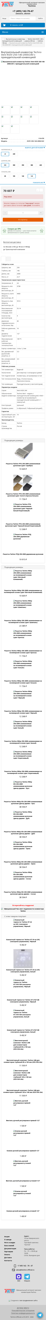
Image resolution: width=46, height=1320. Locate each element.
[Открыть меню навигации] (42, 32)
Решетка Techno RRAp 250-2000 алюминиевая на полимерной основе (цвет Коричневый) (23, 772)
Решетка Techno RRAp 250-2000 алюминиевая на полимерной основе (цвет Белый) (23, 742)
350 (23, 165)
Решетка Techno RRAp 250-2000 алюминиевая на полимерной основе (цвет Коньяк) (23, 682)
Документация (10, 1249)
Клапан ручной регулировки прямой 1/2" (23, 1151)
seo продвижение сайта (28, 1300)
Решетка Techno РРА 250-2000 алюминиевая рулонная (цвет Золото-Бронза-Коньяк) (23, 495)
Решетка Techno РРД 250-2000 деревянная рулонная (23, 554)
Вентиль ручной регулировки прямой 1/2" (23, 1121)
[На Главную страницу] (7, 4)
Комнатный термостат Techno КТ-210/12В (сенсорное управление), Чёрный (23, 1001)
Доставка (8, 1258)
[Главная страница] (2, 39)
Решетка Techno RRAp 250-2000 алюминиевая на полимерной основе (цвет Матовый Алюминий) (23, 591)
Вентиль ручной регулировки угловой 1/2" (23, 1181)
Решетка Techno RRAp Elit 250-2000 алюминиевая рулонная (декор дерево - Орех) (23, 863)
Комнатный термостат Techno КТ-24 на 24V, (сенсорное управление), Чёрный (23, 940)
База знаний (9, 1246)
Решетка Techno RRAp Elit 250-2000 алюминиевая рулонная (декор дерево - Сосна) (23, 893)
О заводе (7, 1240)
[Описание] (8, 259)
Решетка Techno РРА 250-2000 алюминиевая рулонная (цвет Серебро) (23, 465)
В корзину (23, 220)
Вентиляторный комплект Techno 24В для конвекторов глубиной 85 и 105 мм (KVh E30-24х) (23, 1061)
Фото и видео (9, 1243)
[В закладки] (37, 190)
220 (14, 154)
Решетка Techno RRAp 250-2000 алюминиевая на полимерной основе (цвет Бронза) (23, 652)
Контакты (8, 1261)
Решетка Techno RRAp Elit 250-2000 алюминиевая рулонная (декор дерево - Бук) (23, 802)
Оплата (7, 1255)
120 (23, 176)
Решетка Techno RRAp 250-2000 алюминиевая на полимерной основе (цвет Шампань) (23, 621)
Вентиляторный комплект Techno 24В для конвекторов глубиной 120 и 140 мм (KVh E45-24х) (23, 1091)
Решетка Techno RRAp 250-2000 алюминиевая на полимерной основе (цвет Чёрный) (23, 712)
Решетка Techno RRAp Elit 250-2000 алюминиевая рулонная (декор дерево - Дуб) (23, 833)
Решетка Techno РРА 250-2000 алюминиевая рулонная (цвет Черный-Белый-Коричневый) (23, 525)
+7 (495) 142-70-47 (23, 11)
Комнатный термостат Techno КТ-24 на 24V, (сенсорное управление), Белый (23, 971)
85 (5, 176)
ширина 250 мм (29, 41)
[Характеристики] (3, 258)
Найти (40, 18)
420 (40, 165)
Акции (7, 1237)
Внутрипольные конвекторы (15, 39)
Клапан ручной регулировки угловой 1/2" (23, 1211)
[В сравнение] (41, 190)
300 (14, 165)
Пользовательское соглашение (23, 1311)
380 (32, 165)
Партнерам (8, 1252)
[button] (19, 1278)
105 (14, 176)
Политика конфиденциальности (23, 1313)
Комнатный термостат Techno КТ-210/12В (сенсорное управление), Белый (23, 1031)
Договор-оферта (23, 1308)
